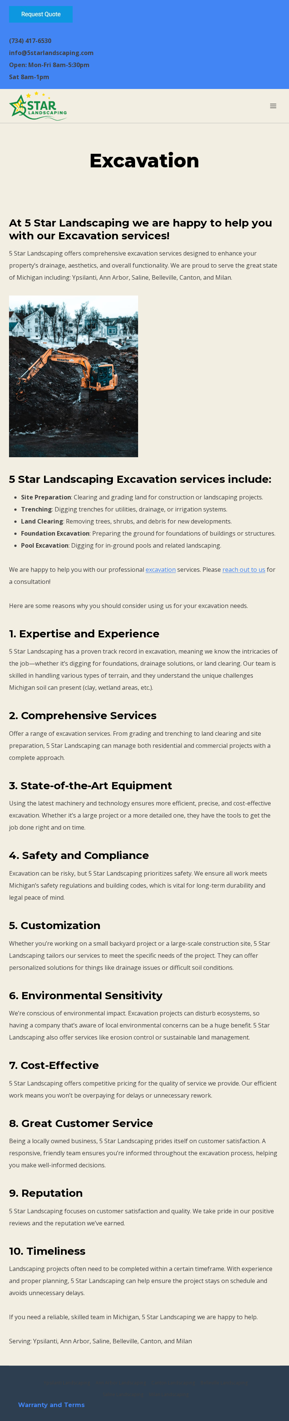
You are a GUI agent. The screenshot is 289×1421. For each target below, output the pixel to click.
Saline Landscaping (123, 1394)
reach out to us (243, 569)
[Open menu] (273, 106)
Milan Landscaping (169, 1394)
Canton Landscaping (173, 1383)
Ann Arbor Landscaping (121, 1383)
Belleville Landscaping (224, 1383)
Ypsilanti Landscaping (67, 1383)
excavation (161, 569)
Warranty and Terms (51, 1405)
